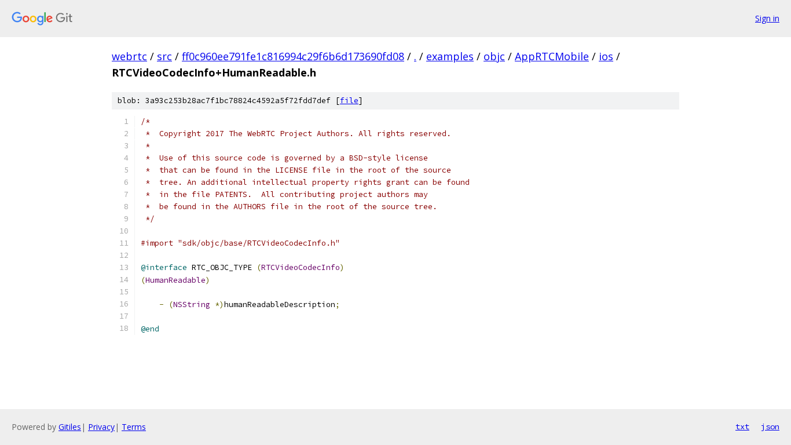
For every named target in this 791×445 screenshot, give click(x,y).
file (349, 100)
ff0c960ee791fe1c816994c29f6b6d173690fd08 (293, 56)
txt (742, 426)
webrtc (129, 56)
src (164, 56)
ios (606, 56)
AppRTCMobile (552, 56)
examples (450, 56)
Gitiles (69, 426)
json (770, 426)
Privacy (101, 426)
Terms (134, 426)
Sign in (767, 18)
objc (494, 56)
